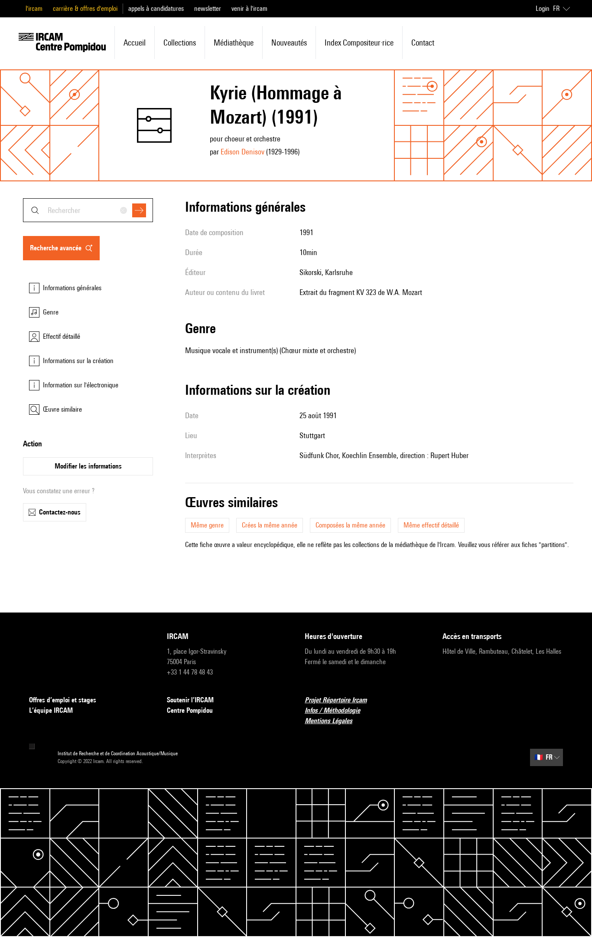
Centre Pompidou (190, 710)
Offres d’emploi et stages (62, 700)
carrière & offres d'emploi (85, 8)
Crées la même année (269, 525)
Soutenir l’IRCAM (190, 700)
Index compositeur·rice (359, 42)
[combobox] (88, 210)
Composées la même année (350, 525)
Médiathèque (234, 42)
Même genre (207, 525)
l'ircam (34, 8)
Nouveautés (289, 42)
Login (543, 8)
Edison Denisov (242, 151)
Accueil (135, 42)
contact (422, 42)
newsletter (207, 8)
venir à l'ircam (249, 8)
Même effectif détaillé (431, 525)
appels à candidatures (156, 8)
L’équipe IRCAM (51, 710)
